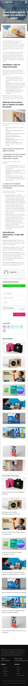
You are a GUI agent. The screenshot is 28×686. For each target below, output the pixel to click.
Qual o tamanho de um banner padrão (14, 592)
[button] (25, 2)
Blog (14, 8)
